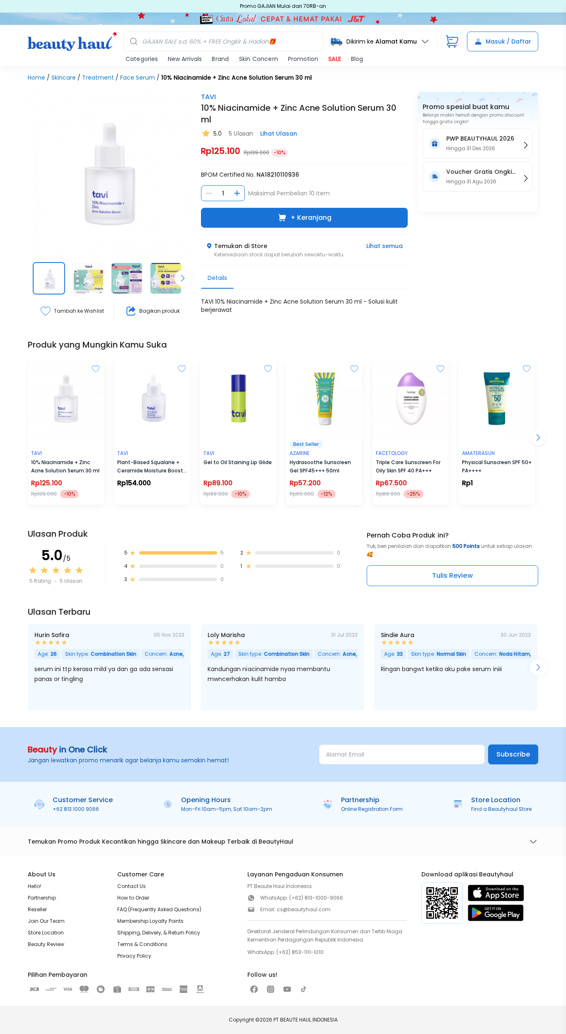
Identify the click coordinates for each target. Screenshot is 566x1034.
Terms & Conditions (142, 944)
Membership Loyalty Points (150, 921)
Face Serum (137, 77)
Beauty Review (46, 944)
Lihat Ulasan (278, 133)
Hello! (34, 886)
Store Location (46, 932)
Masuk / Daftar (508, 41)
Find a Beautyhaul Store (501, 809)
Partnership (42, 897)
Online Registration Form (372, 809)
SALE (334, 59)
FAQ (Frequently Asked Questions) (159, 909)
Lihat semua (384, 246)
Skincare (63, 77)
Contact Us (131, 886)
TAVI (208, 97)
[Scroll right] (182, 278)
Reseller (37, 909)
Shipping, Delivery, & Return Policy (158, 932)
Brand (220, 59)
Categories (142, 59)
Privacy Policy (134, 955)
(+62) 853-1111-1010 (300, 952)
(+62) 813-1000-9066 (316, 897)
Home (36, 77)
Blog (357, 59)
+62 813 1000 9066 (76, 809)
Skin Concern (258, 59)
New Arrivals (185, 59)
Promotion (303, 59)
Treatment (98, 77)
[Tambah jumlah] (237, 193)
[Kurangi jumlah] (209, 193)
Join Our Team (46, 921)
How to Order (133, 897)
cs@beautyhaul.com (304, 909)
